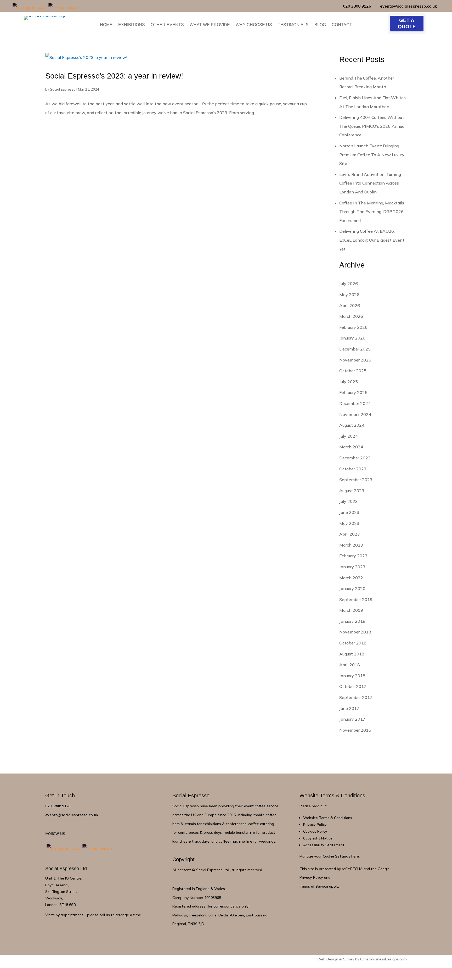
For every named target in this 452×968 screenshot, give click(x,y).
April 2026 (349, 305)
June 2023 (349, 512)
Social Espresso (63, 89)
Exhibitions (131, 25)
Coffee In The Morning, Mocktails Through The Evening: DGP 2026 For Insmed (371, 211)
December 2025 (355, 349)
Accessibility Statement (323, 845)
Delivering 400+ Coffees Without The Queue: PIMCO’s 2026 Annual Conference (372, 126)
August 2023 (351, 490)
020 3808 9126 (357, 6)
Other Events (167, 25)
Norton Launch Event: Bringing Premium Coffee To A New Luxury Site (371, 154)
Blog (320, 25)
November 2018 (355, 632)
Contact (342, 25)
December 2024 (355, 403)
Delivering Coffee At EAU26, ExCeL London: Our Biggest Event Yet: (371, 240)
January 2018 (352, 675)
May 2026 (349, 294)
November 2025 (355, 360)
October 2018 (352, 643)
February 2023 (353, 555)
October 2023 (352, 468)
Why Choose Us (254, 25)
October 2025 (352, 370)
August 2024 (351, 425)
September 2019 (355, 599)
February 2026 (353, 327)
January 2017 (352, 719)
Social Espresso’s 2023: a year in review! (114, 76)
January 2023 (352, 566)
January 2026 (352, 338)
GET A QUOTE (407, 23)
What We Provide (210, 25)
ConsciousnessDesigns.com (383, 959)
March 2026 (351, 316)
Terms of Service (314, 886)
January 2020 (352, 588)
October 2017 (352, 686)
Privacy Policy (315, 824)
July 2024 (348, 436)
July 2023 (348, 501)
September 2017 (355, 697)
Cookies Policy (315, 831)
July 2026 (348, 283)
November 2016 (355, 730)
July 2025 (348, 381)
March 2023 (351, 545)
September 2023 (355, 479)
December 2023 (355, 457)
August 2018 (351, 654)
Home (106, 25)
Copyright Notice (317, 838)
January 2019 (352, 621)
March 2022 (351, 577)
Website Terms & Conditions (327, 817)
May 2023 (349, 523)
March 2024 (351, 446)
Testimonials (293, 25)
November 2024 (355, 414)
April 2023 (349, 534)
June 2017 (349, 708)
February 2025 (353, 392)
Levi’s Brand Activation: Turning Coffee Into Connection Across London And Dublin (370, 183)
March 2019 (351, 610)
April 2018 (349, 664)
